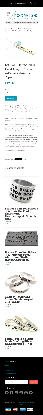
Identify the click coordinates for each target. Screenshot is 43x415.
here (33, 125)
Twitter (7, 392)
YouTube (16, 392)
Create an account (22, 3)
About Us (7, 368)
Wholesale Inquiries (10, 373)
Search (7, 365)
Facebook (11, 392)
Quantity (7, 89)
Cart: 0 (36, 3)
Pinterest (26, 392)
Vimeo (31, 392)
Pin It (24, 159)
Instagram (21, 392)
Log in (12, 3)
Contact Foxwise (9, 370)
